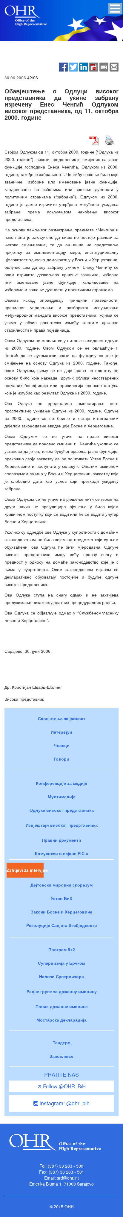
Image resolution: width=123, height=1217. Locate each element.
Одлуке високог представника (62, 810)
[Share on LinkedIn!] (83, 66)
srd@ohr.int (68, 1178)
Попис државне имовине (62, 1006)
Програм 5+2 (61, 949)
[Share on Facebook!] (63, 66)
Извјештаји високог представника (62, 825)
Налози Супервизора (61, 976)
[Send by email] (114, 66)
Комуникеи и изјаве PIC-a (61, 853)
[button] (115, 8)
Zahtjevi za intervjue (25, 870)
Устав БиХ (61, 898)
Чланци (62, 745)
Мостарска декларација (61, 1020)
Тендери (61, 1042)
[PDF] (93, 66)
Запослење (61, 1056)
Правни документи (61, 840)
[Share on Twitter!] (73, 66)
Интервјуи (61, 732)
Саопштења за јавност (61, 718)
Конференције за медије (61, 783)
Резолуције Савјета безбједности (61, 925)
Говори (61, 759)
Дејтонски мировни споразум (61, 885)
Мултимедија (62, 796)
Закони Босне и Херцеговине (61, 912)
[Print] (103, 66)
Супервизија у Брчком (61, 963)
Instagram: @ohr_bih (64, 1103)
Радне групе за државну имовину (62, 991)
